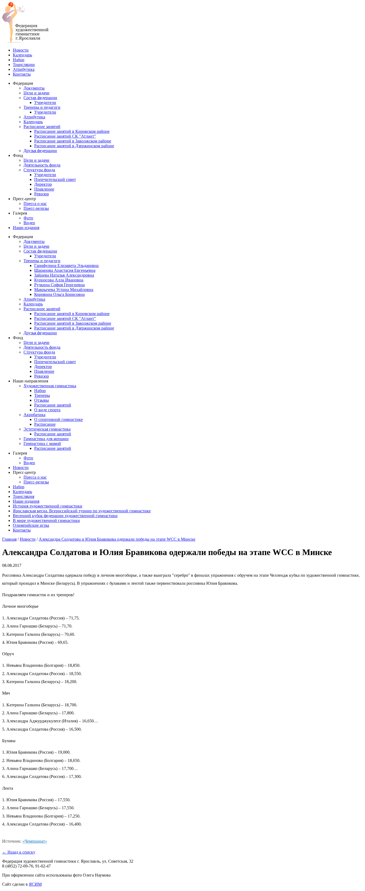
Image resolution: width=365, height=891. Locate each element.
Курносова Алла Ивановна (58, 280)
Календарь (22, 55)
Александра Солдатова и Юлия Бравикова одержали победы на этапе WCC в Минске (117, 539)
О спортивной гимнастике (58, 419)
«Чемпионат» (34, 841)
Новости (21, 50)
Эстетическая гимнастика (47, 429)
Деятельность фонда (42, 165)
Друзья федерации (40, 150)
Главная (9, 539)
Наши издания (26, 227)
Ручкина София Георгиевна (59, 284)
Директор (43, 184)
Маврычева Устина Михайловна (63, 289)
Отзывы (41, 400)
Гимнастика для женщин (46, 438)
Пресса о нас (35, 203)
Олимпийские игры (31, 525)
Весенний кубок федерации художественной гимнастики (65, 515)
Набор (18, 59)
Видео (29, 222)
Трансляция (23, 496)
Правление (44, 189)
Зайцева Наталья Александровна (64, 275)
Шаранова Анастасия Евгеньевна (64, 270)
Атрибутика (23, 69)
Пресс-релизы (36, 208)
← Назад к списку (18, 852)
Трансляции (24, 64)
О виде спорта (47, 410)
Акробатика (34, 414)
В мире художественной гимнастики (46, 520)
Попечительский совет (55, 179)
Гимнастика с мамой (42, 443)
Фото (28, 218)
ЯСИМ (35, 884)
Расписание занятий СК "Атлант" (65, 136)
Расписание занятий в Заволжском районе (72, 141)
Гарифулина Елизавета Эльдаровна (66, 265)
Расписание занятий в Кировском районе (72, 131)
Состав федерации (40, 97)
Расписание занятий (42, 126)
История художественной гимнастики (47, 506)
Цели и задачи (36, 93)
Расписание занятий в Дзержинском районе (74, 146)
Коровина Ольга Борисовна (59, 294)
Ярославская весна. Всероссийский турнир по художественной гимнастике (82, 511)
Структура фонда (39, 170)
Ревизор (41, 194)
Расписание (45, 424)
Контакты (22, 74)
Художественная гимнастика (50, 385)
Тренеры (42, 395)
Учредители (45, 102)
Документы (34, 88)
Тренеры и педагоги (42, 107)
